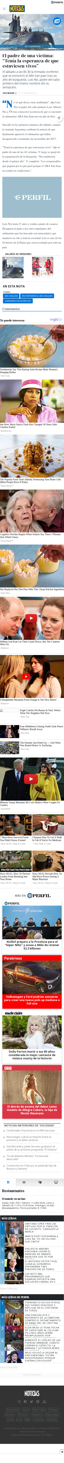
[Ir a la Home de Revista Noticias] (16, 8)
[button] (59, 117)
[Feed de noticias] (37, 1401)
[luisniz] (46, 267)
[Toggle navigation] (5, 9)
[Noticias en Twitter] (31, 1401)
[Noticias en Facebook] (25, 1401)
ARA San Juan (11, 295)
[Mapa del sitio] (44, 1401)
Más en (20, 895)
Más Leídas (9, 1218)
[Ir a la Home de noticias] (32, 1393)
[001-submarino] (16, 267)
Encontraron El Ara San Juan (37, 295)
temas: (7, 292)
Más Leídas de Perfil (15, 1297)
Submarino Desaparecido (18, 300)
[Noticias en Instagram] (19, 1401)
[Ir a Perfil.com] (57, 2)
